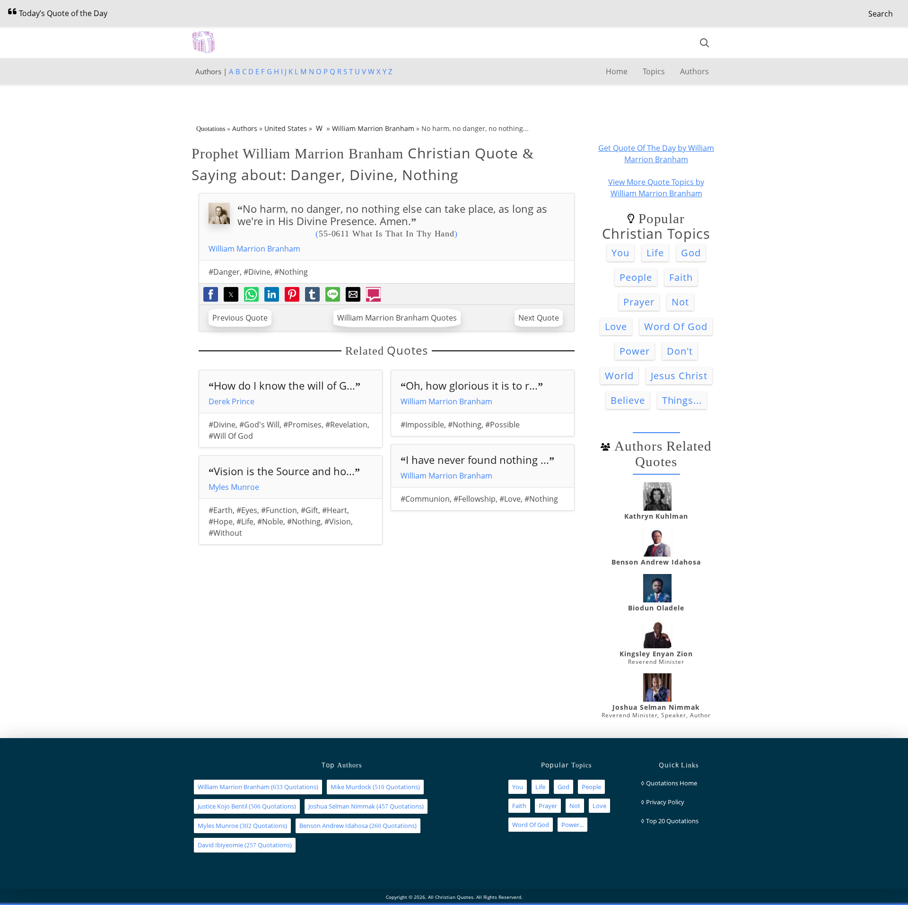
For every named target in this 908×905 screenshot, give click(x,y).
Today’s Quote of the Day (62, 13)
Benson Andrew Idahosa (655, 561)
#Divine (257, 272)
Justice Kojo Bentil (222, 806)
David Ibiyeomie (220, 845)
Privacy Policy (665, 802)
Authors (694, 71)
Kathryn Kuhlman (656, 516)
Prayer (639, 302)
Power (635, 351)
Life (655, 252)
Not (680, 302)
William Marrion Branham (373, 128)
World (619, 375)
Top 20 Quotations (672, 821)
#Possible (502, 424)
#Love (510, 499)
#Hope (221, 521)
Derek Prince (231, 401)
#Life (244, 521)
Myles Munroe (234, 487)
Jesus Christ (679, 375)
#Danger (224, 272)
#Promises (302, 424)
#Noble (270, 521)
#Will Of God (231, 436)
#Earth (221, 510)
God (691, 252)
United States (285, 128)
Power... (572, 824)
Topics (654, 71)
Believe (628, 400)
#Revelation (346, 424)
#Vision (337, 521)
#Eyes (246, 510)
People (636, 277)
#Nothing (291, 272)
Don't (680, 351)
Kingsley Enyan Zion (656, 653)
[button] (880, 13)
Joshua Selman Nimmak (656, 707)
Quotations (210, 128)
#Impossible (422, 424)
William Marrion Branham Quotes (397, 318)
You (620, 252)
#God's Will (259, 424)
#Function (279, 510)
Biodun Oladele (656, 607)
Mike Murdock (351, 787)
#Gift (309, 510)
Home (617, 71)
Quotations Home (671, 783)
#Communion (425, 499)
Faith (681, 277)
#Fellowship (475, 499)
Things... (682, 400)
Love (616, 326)
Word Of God (675, 326)
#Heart (334, 510)
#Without (225, 533)
